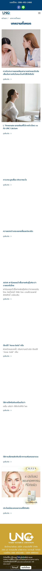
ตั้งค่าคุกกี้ (15, 567)
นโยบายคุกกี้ (6, 564)
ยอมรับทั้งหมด (26, 567)
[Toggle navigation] (39, 13)
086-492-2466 (25, 2)
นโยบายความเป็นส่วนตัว (24, 561)
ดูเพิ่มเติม (6, 79)
